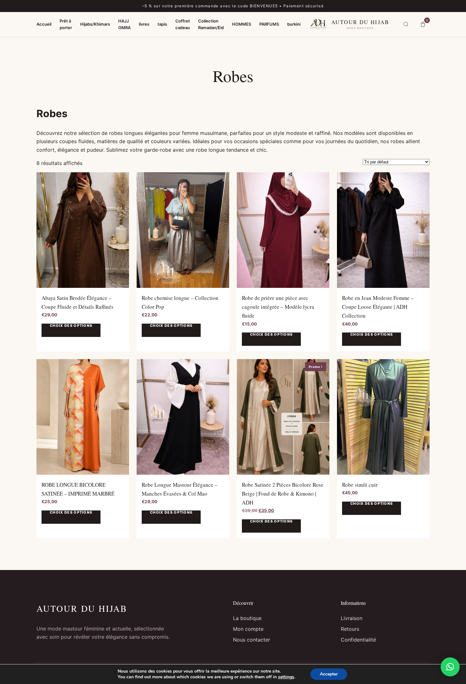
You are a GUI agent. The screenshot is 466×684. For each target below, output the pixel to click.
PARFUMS (269, 24)
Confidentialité (358, 639)
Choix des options (71, 326)
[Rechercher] (405, 24)
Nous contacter (251, 639)
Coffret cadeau (182, 24)
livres (144, 24)
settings (286, 677)
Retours (350, 629)
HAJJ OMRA (124, 24)
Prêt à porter (66, 24)
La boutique (247, 618)
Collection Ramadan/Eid (211, 24)
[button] (450, 666)
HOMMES (241, 24)
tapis (162, 24)
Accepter (329, 674)
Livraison (351, 618)
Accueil (43, 24)
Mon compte (248, 629)
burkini (294, 24)
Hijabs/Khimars (95, 24)
